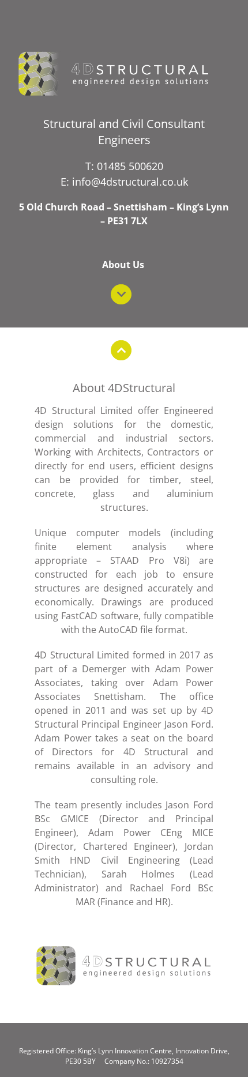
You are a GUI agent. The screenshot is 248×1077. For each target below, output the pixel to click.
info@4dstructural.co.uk (130, 182)
